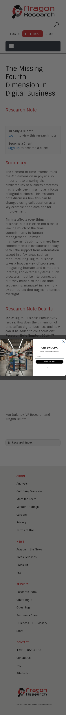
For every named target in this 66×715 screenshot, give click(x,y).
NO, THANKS (49, 366)
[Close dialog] (63, 341)
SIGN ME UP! (49, 362)
